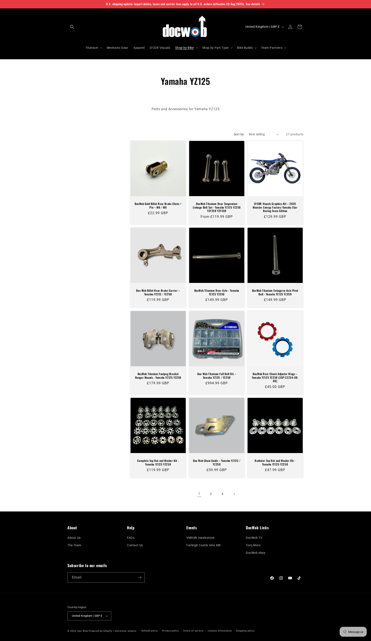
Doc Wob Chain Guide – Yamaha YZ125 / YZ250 (216, 462)
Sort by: (239, 134)
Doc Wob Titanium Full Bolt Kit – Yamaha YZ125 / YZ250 (216, 375)
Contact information (220, 630)
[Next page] (234, 494)
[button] (72, 27)
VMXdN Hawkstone (200, 537)
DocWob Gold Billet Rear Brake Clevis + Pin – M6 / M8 (158, 205)
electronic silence (126, 631)
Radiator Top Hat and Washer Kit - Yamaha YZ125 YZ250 (275, 462)
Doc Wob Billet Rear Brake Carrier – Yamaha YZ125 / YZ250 (158, 292)
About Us (74, 537)
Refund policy (149, 630)
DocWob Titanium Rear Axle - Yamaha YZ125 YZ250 (216, 292)
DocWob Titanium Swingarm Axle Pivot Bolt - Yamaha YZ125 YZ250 (275, 292)
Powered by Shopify (100, 631)
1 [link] (199, 494)
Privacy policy (170, 630)
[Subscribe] (139, 577)
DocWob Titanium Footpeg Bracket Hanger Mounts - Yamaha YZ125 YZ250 (158, 375)
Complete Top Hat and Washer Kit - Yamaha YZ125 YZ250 (158, 462)
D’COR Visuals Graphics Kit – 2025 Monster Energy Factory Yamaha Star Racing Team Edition (275, 207)
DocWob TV (254, 537)
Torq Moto (253, 545)
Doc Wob (83, 631)
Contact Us (135, 545)
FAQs (130, 537)
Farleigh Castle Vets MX (203, 545)
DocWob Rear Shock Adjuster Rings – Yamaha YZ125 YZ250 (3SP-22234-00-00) (275, 377)
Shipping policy (245, 630)
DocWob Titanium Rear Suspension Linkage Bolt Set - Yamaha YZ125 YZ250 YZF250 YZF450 (216, 207)
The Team (74, 545)
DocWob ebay (256, 552)
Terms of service (193, 630)
